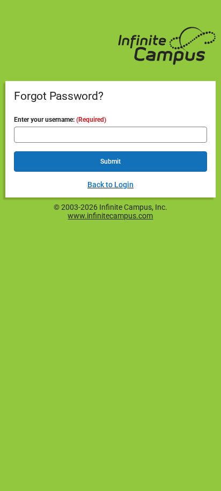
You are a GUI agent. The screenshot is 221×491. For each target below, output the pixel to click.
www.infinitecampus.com (110, 215)
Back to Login (110, 184)
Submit (110, 161)
